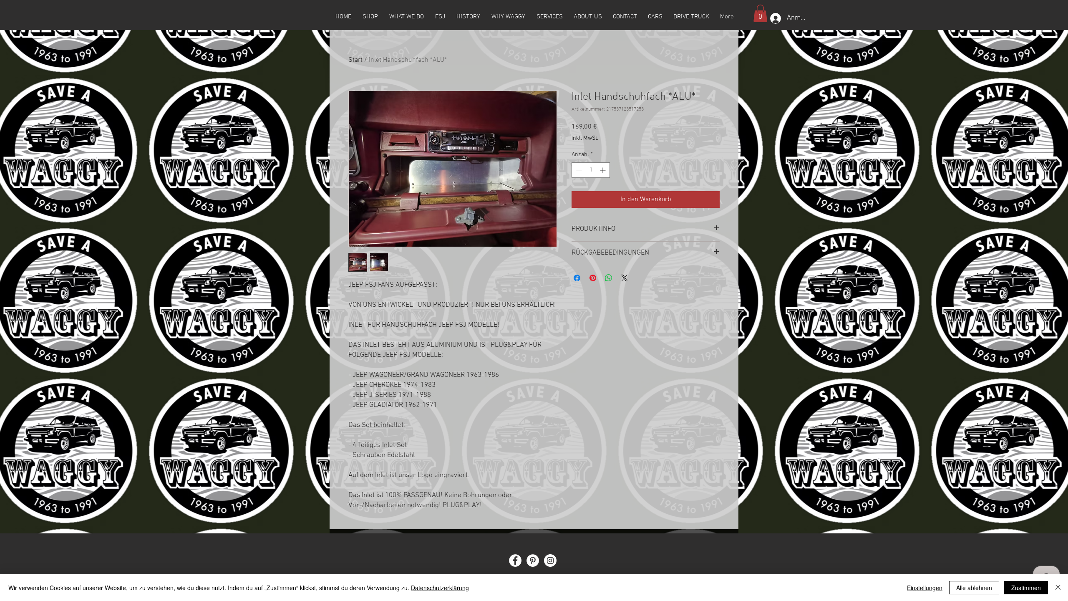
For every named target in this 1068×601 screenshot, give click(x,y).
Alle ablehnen (974, 587)
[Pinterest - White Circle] (532, 560)
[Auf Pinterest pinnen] (593, 278)
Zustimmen (1026, 587)
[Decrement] (578, 170)
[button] (760, 13)
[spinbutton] (590, 170)
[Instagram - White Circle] (550, 560)
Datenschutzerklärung (440, 587)
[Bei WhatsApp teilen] (609, 278)
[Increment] (603, 170)
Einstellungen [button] (924, 587)
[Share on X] (625, 278)
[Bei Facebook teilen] (577, 278)
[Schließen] (1058, 587)
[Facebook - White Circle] (515, 560)
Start (355, 60)
